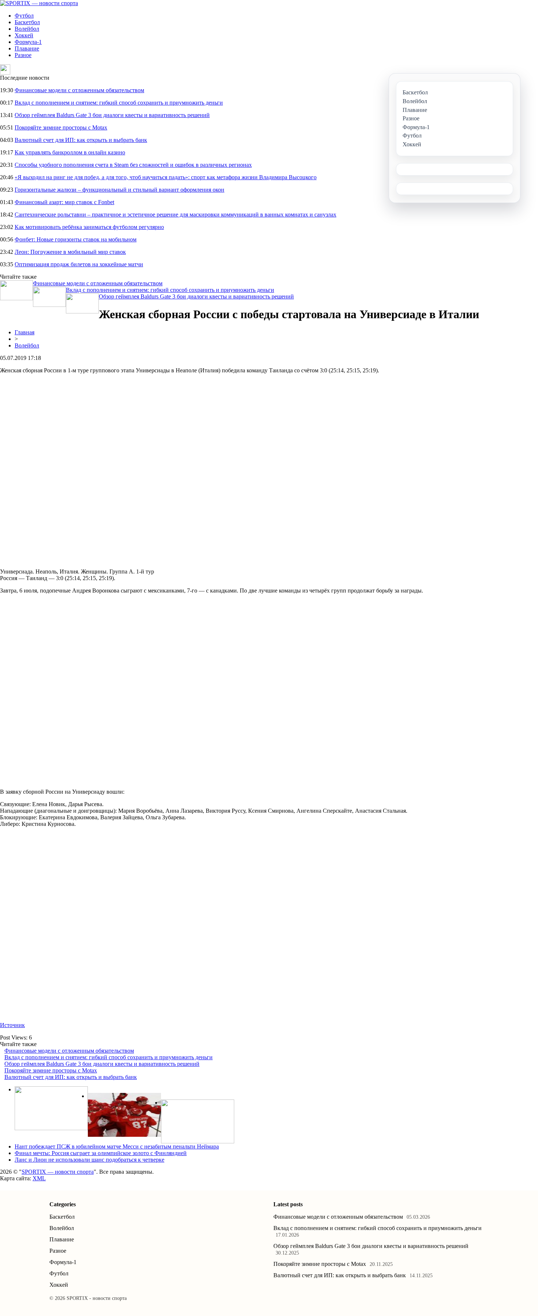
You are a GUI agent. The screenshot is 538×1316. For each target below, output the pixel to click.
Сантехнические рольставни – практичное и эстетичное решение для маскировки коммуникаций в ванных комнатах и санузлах (175, 214)
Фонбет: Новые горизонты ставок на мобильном (76, 239)
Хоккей (24, 35)
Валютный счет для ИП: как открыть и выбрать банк (81, 140)
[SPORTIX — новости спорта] (39, 3)
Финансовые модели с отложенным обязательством (79, 90)
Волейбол (27, 29)
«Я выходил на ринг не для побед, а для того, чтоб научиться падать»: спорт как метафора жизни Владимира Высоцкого (166, 177)
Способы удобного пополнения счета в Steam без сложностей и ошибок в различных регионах (133, 165)
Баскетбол (27, 22)
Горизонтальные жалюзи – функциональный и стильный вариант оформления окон (119, 190)
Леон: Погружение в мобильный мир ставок (70, 252)
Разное (23, 55)
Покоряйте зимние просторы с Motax (61, 127)
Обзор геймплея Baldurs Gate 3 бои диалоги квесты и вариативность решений (112, 115)
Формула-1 (28, 42)
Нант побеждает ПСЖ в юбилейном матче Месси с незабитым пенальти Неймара (117, 1146)
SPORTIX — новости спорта (58, 1172)
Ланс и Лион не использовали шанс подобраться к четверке (89, 1160)
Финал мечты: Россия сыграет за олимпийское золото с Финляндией (101, 1153)
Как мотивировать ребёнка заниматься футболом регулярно (89, 227)
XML (39, 1178)
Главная (24, 332)
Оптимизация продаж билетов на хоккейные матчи (79, 264)
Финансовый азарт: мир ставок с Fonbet (64, 202)
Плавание (27, 48)
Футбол (24, 15)
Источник (12, 1025)
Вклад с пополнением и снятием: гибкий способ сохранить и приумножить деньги (119, 102)
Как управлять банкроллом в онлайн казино (70, 152)
